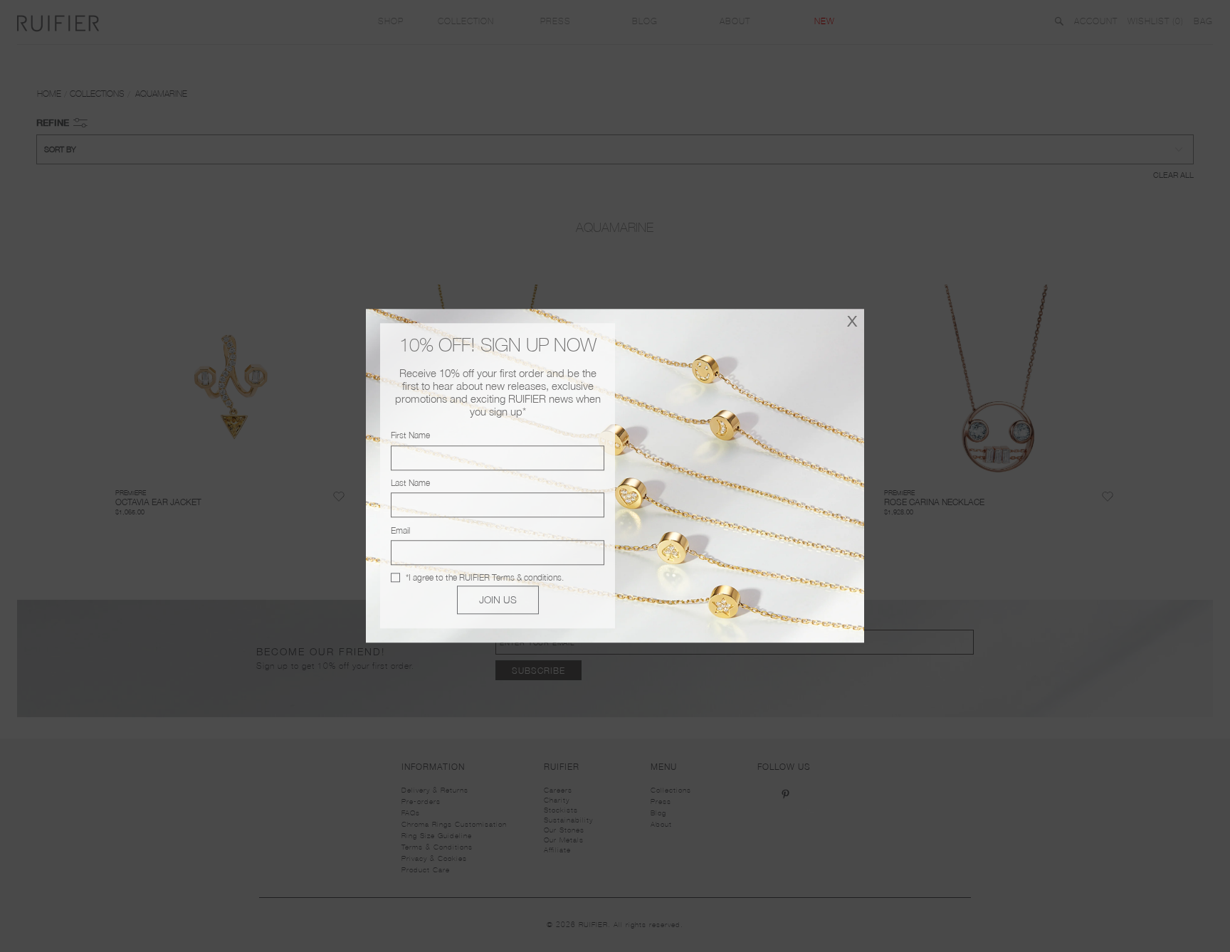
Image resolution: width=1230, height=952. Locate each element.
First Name (410, 435)
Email (400, 530)
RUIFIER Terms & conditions (510, 577)
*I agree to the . (485, 577)
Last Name (410, 482)
